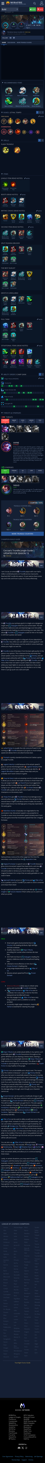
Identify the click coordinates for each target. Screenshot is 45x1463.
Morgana (17, 1354)
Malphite (17, 1328)
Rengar (29, 1145)
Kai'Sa (16, 1263)
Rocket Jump (7, 1147)
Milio (15, 1343)
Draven (5, 1312)
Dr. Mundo (6, 1309)
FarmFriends (13, 1433)
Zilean (37, 1347)
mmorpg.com (28, 1425)
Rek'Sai (26, 1283)
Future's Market (15, 892)
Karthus (16, 1272)
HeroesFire (12, 1437)
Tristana (41, 1145)
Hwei (15, 1230)
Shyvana (27, 1329)
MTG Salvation (29, 1415)
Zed (36, 1338)
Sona (25, 1347)
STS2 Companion (29, 1435)
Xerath (37, 1311)
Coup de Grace (8, 778)
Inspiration (29, 859)
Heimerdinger (18, 1227)
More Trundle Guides (24, 42)
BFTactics (12, 1439)
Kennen (16, 1287)
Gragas (5, 1348)
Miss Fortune (16, 1347)
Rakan (26, 1277)
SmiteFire (12, 1427)
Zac (36, 1335)
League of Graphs (15, 1417)
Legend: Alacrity (8, 764)
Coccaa (27, 32)
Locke (16, 1316)
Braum (5, 1283)
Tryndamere (39, 1256)
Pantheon (27, 1262)
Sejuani (26, 1311)
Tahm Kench (37, 1231)
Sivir (25, 1338)
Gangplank (6, 1339)
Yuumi (37, 1329)
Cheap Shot (7, 797)
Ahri (4, 1230)
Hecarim (6, 1357)
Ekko (4, 1315)
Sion (25, 1335)
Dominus (38, 1165)
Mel (15, 1340)
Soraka (26, 1350)
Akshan (5, 1236)
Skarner (26, 1341)
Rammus (6, 1179)
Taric (36, 1241)
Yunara (37, 1326)
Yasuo (37, 1317)
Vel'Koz (37, 1281)
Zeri (36, 1341)
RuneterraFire (13, 1425)
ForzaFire (12, 1435)
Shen (25, 1326)
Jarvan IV (16, 1245)
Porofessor (12, 1419)
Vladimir (37, 1296)
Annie (5, 1251)
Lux (15, 1325)
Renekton (16, 1165)
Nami (26, 1227)
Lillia (15, 1310)
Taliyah (37, 1235)
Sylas (26, 1356)
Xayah (37, 1308)
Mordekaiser (18, 1351)
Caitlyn (5, 1289)
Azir (4, 1268)
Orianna (26, 1256)
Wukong (37, 1305)
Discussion (11, 42)
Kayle (15, 1281)
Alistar (5, 1239)
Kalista (16, 1266)
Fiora (5, 1330)
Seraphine (27, 1317)
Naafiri (16, 1357)
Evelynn (5, 1321)
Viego (36, 1290)
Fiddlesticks (7, 1327)
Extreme (16, 444)
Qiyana (26, 1271)
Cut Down (29, 787)
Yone (36, 1320)
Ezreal (5, 1324)
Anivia (5, 1248)
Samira (26, 1308)
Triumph (6, 757)
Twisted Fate (37, 1260)
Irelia (15, 1236)
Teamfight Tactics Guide (22, 1363)
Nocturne (27, 1245)
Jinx (15, 1257)
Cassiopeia (6, 1294)
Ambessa (6, 1242)
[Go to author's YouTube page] (10, 37)
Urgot (36, 1270)
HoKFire (26, 1439)
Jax (15, 1248)
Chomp (34, 656)
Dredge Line (14, 1126)
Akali (5, 1233)
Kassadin (17, 1275)
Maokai (16, 1334)
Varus (36, 1273)
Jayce (15, 1251)
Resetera (12, 1431)
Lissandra (17, 1313)
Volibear (37, 1299)
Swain (26, 1353)
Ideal (15, 487)
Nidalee (26, 1239)
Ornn (25, 1259)
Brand (5, 1280)
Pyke (25, 1268)
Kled (15, 1296)
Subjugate (14, 626)
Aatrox (5, 1227)
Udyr (36, 1267)
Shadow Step (26, 1147)
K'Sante (16, 1260)
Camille (5, 1292)
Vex (36, 1284)
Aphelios (6, 1254)
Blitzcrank (6, 1277)
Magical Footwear (9, 864)
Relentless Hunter (9, 811)
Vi (35, 1287)
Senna (26, 1314)
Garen (5, 1342)
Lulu (15, 1322)
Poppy (26, 1265)
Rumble (26, 1302)
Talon (36, 1238)
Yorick (37, 1323)
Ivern (15, 1239)
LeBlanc (16, 1302)
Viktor (36, 1293)
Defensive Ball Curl (16, 1177)
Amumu (6, 1245)
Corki (5, 1300)
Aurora (5, 1265)
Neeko (26, 1236)
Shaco (26, 1323)
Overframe (27, 1433)
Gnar (5, 1345)
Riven (26, 1299)
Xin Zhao (37, 1314)
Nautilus (27, 1233)
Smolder (27, 1344)
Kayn (16, 1147)
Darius (5, 1303)
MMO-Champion (29, 1423)
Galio (5, 1336)
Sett (25, 1320)
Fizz (4, 1333)
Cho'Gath (6, 1297)
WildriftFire (12, 1423)
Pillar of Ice (39, 880)
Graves (5, 1351)
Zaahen (37, 1332)
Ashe (5, 1257)
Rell (25, 1286)
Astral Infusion (25, 1107)
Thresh (37, 1247)
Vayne (37, 1276)
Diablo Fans (28, 1431)
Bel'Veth (6, 1274)
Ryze (25, 1305)
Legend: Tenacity (32, 767)
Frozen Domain (30, 658)
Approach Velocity (9, 880)
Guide (4, 42)
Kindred (16, 1293)
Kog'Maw (17, 1299)
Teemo (37, 1244)
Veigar (37, 1278)
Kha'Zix (37, 1147)
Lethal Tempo (8, 748)
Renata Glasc (26, 1289)
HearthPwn (27, 1429)
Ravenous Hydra (23, 1110)
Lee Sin (16, 1305)
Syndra (37, 1227)
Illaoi (15, 1233)
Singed (26, 1332)
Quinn (26, 1274)
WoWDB (26, 1419)
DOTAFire (12, 1429)
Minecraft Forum (29, 1417)
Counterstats (13, 1421)
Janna (15, 1242)
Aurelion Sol (6, 1261)
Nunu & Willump (26, 1249)
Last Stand (21, 783)
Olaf (25, 1253)
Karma (16, 1269)
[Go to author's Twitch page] (14, 37)
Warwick (37, 1302)
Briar (5, 1286)
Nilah (26, 1242)
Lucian (16, 1319)
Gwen (5, 1354)
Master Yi (17, 1337)
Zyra (36, 1353)
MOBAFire (12, 1415)
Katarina (16, 1278)
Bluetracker (27, 1427)
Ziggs (36, 1344)
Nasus (26, 1230)
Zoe (36, 1350)
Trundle (22, 572)
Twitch (37, 1264)
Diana (5, 1306)
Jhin (15, 1254)
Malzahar (17, 1331)
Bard (5, 1271)
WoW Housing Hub (30, 1421)
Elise (4, 1318)
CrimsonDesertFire (30, 1437)
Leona (16, 1307)
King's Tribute (28, 950)
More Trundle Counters (22, 534)
